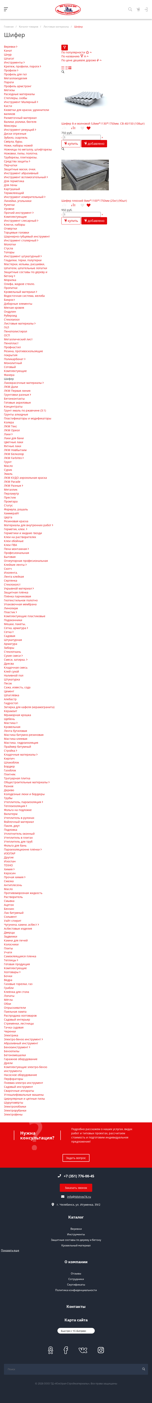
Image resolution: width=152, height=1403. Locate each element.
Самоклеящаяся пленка (20, 956)
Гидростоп (11, 703)
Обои (7, 1004)
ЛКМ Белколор (14, 454)
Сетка (8, 632)
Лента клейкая (14, 576)
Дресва (9, 663)
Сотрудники (76, 1279)
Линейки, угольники (17, 201)
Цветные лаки (13, 442)
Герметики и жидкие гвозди (23, 533)
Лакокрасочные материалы (23, 383)
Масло (8, 466)
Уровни (9, 209)
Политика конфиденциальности (76, 1290)
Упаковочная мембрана (20, 604)
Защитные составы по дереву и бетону (76, 1240)
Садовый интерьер (17, 1019)
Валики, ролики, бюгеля (20, 122)
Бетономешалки (15, 1055)
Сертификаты (76, 1284)
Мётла (8, 1000)
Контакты (76, 1307)
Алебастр (10, 699)
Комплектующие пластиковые (24, 616)
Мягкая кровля (14, 307)
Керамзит (10, 711)
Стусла (8, 248)
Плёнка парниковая (17, 596)
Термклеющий (14, 193)
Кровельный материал (20, 292)
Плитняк (9, 774)
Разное (8, 786)
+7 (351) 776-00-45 (79, 1176)
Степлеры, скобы (15, 98)
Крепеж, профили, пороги (22, 66)
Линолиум (11, 608)
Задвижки (10, 936)
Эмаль (8, 474)
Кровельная (12, 727)
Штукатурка (12, 679)
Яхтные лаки (12, 446)
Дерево (9, 790)
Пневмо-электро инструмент (23, 1083)
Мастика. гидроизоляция (21, 743)
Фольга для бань (15, 845)
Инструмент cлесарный (20, 220)
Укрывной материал (18, 588)
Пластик (10, 612)
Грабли (9, 988)
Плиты (8, 948)
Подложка (10, 830)
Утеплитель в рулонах (19, 818)
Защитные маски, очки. (20, 169)
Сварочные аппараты (19, 1091)
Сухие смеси (13, 656)
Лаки (7, 434)
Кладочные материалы (20, 754)
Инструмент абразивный (21, 173)
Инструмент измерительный (24, 197)
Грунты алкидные (16, 414)
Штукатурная (13, 640)
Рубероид (10, 315)
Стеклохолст (12, 584)
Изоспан (10, 861)
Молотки (10, 244)
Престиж (10, 497)
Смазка (9, 881)
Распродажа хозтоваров (20, 1015)
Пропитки (10, 288)
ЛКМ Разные (13, 485)
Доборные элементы (18, 304)
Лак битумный (14, 913)
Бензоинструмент (16, 1047)
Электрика (11, 1035)
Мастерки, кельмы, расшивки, (24, 264)
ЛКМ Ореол (12, 430)
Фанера (9, 375)
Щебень (9, 719)
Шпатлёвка (11, 695)
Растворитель (13, 897)
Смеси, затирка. (15, 659)
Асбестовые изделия (18, 928)
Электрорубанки (15, 1110)
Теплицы (10, 960)
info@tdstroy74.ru (79, 1197)
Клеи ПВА (10, 545)
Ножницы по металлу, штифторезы (28, 149)
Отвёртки (10, 228)
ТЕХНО (8, 865)
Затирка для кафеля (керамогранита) (29, 707)
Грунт (8, 462)
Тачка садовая (14, 1027)
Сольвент (10, 917)
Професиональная (16, 553)
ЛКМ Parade (12, 481)
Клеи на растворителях (20, 537)
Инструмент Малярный (20, 102)
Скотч (8, 568)
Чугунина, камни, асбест (21, 924)
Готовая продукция (17, 964)
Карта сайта (76, 1320)
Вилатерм (10, 814)
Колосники (11, 944)
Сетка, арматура (15, 628)
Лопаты (9, 996)
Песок (8, 683)
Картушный (12, 189)
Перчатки (10, 165)
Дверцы (9, 932)
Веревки (10, 46)
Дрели (8, 1063)
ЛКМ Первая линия (17, 391)
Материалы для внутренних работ (28, 525)
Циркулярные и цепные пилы (24, 1098)
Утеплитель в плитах (18, 837)
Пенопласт (11, 343)
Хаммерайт (11, 513)
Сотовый (10, 367)
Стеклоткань (12, 652)
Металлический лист (18, 339)
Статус (8, 505)
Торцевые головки (16, 232)
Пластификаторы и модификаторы (27, 418)
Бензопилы (11, 1051)
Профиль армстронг (17, 86)
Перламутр (11, 493)
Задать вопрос (76, 1158)
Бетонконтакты (14, 398)
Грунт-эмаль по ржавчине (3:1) (25, 410)
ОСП (7, 335)
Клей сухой (11, 671)
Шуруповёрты (13, 1102)
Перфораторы (13, 1079)
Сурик (8, 470)
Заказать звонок (76, 1188)
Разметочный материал (20, 118)
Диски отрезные (15, 133)
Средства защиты (16, 161)
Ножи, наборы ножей (18, 145)
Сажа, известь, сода (17, 687)
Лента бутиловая (15, 731)
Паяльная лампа (15, 1011)
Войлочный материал (19, 822)
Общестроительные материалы (26, 782)
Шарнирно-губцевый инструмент (27, 236)
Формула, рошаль (16, 509)
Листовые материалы (19, 323)
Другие (9, 857)
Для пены (10, 185)
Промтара (11, 501)
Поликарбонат (14, 359)
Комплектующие (15, 217)
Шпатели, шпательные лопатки (25, 268)
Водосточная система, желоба (24, 296)
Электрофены (13, 1114)
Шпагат (9, 58)
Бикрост (9, 300)
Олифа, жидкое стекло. (19, 284)
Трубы (8, 798)
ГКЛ (6, 327)
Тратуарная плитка (17, 778)
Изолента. (11, 572)
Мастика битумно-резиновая (24, 735)
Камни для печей (16, 940)
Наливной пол (13, 675)
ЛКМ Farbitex (13, 458)
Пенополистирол (15, 331)
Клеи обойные (14, 541)
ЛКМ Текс (10, 426)
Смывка (9, 901)
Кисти (8, 106)
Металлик (10, 489)
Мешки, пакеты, (15, 624)
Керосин (10, 873)
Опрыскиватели (15, 1007)
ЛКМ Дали (11, 387)
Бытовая (10, 557)
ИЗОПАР (9, 853)
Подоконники (13, 620)
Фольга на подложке (18, 810)
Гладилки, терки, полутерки (23, 260)
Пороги (9, 82)
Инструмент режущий (19, 130)
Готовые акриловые (17, 402)
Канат (8, 50)
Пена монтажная (16, 549)
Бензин (9, 909)
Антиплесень (13, 885)
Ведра (8, 980)
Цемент (9, 691)
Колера (9, 422)
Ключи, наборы (14, 224)
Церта (8, 517)
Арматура (10, 644)
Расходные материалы (19, 94)
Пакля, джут (12, 826)
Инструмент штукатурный (22, 256)
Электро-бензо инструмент (23, 1039)
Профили (10, 70)
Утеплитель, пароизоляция (23, 802)
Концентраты (13, 406)
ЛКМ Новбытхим (15, 450)
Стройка (10, 750)
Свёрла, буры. (13, 141)
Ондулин (10, 311)
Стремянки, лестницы (19, 1023)
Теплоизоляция (15, 806)
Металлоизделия (15, 78)
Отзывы (76, 1273)
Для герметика (14, 181)
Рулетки (9, 205)
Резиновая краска (16, 521)
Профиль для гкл (15, 74)
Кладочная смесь (16, 667)
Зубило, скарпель (16, 137)
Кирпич (9, 758)
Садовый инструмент (18, 1087)
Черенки (10, 1031)
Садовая (9, 636)
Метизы (9, 90)
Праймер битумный (17, 746)
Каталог (76, 1218)
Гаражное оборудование (20, 1059)
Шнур (8, 54)
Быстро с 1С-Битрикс (73, 1331)
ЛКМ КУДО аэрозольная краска (25, 478)
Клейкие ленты (15, 565)
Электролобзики (15, 1106)
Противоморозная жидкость (23, 893)
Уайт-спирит (12, 920)
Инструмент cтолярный (20, 240)
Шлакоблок (11, 762)
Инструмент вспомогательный (25, 177)
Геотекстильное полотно (21, 600)
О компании (76, 1262)
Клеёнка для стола (16, 992)
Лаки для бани (14, 438)
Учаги (8, 952)
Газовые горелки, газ (18, 984)
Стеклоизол (12, 319)
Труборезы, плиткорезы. (20, 157)
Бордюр (9, 766)
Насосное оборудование (20, 1075)
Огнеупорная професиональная (26, 561)
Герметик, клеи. (15, 529)
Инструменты (14, 62)
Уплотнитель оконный (19, 833)
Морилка (10, 280)
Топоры (9, 252)
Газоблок (10, 770)
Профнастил (12, 347)
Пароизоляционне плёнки (22, 849)
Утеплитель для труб (18, 841)
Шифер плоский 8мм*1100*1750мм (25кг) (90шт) (94, 200)
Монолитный (13, 363)
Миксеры (10, 126)
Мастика (10, 723)
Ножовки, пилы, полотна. (21, 153)
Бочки (8, 976)
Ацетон (9, 905)
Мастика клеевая (15, 739)
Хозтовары (11, 972)
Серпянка (10, 580)
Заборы (9, 648)
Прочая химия (14, 877)
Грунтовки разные (17, 394)
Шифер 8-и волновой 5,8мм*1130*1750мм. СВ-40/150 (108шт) (102, 123)
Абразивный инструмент (21, 1043)
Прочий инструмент (18, 213)
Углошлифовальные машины (24, 1094)
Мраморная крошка (17, 715)
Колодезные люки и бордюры (24, 794)
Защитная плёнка (16, 592)
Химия (8, 869)
